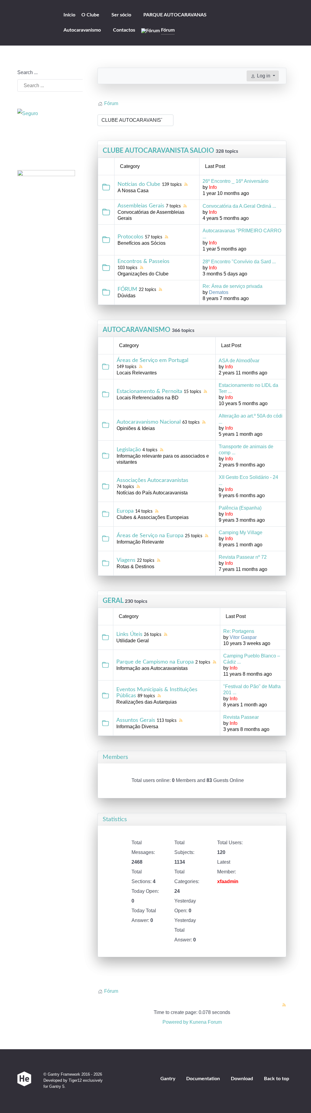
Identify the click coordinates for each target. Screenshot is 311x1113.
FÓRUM (127, 289)
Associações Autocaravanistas (152, 480)
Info (213, 187)
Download (242, 1078)
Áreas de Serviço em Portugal (152, 360)
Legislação (129, 449)
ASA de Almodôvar (239, 360)
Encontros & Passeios (143, 261)
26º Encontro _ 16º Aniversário (235, 181)
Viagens (126, 560)
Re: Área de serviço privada (232, 286)
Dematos (218, 292)
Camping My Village (240, 532)
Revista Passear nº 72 (243, 557)
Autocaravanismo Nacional (149, 422)
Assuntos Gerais (135, 720)
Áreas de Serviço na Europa (150, 535)
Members (115, 757)
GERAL (113, 600)
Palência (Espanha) (240, 507)
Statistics (115, 819)
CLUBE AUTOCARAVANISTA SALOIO (158, 150)
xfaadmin (227, 881)
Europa (125, 511)
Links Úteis (129, 634)
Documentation (203, 1078)
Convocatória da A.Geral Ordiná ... (239, 206)
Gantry (167, 1078)
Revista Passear (241, 717)
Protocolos (130, 237)
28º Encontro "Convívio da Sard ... (239, 261)
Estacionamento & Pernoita (149, 391)
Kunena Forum (206, 1022)
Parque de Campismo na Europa (155, 662)
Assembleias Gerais (141, 206)
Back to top (277, 1078)
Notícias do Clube (139, 184)
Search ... (27, 72)
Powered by (175, 1022)
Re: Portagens (238, 631)
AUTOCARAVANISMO (136, 329)
